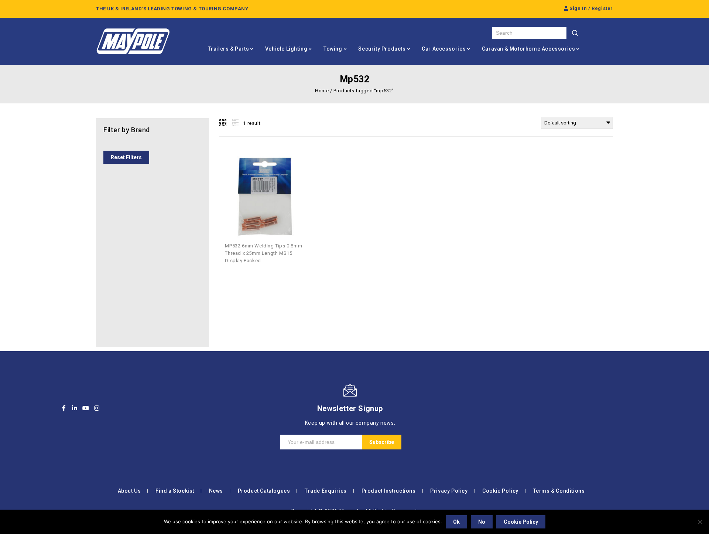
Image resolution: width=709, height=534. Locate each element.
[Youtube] (85, 408)
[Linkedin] (75, 408)
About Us (129, 491)
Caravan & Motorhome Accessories (528, 49)
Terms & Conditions (559, 491)
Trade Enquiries (326, 491)
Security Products (381, 49)
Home (322, 90)
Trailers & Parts (228, 49)
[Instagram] (97, 408)
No (481, 522)
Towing (332, 49)
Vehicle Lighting (286, 49)
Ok (456, 522)
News (216, 491)
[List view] (234, 123)
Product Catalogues (264, 491)
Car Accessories (444, 49)
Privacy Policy (448, 491)
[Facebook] (64, 408)
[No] (699, 522)
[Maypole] (133, 41)
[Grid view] (223, 123)
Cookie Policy (500, 491)
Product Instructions (389, 491)
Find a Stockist (174, 491)
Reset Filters (126, 157)
